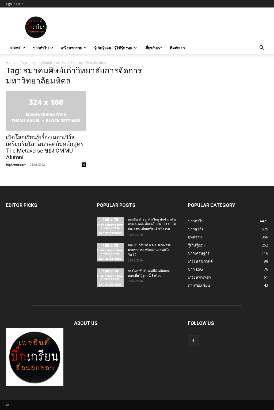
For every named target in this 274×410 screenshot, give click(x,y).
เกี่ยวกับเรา (153, 47)
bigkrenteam (16, 164)
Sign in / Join (14, 4)
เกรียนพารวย (71, 47)
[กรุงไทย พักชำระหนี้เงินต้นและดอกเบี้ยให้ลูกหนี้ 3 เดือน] (110, 277)
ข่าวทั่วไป (41, 47)
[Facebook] (193, 340)
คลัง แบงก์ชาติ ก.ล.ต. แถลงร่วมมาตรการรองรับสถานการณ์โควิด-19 (149, 250)
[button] (261, 48)
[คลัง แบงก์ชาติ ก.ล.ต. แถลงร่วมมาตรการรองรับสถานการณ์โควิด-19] (110, 252)
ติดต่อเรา (177, 47)
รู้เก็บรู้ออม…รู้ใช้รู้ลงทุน (113, 47)
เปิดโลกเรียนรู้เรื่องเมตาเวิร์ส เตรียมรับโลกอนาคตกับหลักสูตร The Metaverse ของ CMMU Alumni (44, 147)
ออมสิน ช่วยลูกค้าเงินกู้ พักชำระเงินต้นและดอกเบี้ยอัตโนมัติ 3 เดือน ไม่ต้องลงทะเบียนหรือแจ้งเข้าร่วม (152, 224)
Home (15, 47)
